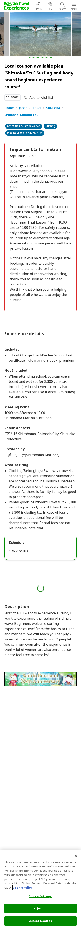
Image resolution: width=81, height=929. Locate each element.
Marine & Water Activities (25, 133)
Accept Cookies (40, 921)
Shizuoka (53, 108)
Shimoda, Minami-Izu (21, 114)
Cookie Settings (40, 896)
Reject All (40, 908)
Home (9, 108)
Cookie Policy (22, 887)
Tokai (37, 108)
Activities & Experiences (23, 126)
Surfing (50, 126)
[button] (29, 57)
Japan (23, 108)
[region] (40, 889)
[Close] (76, 856)
